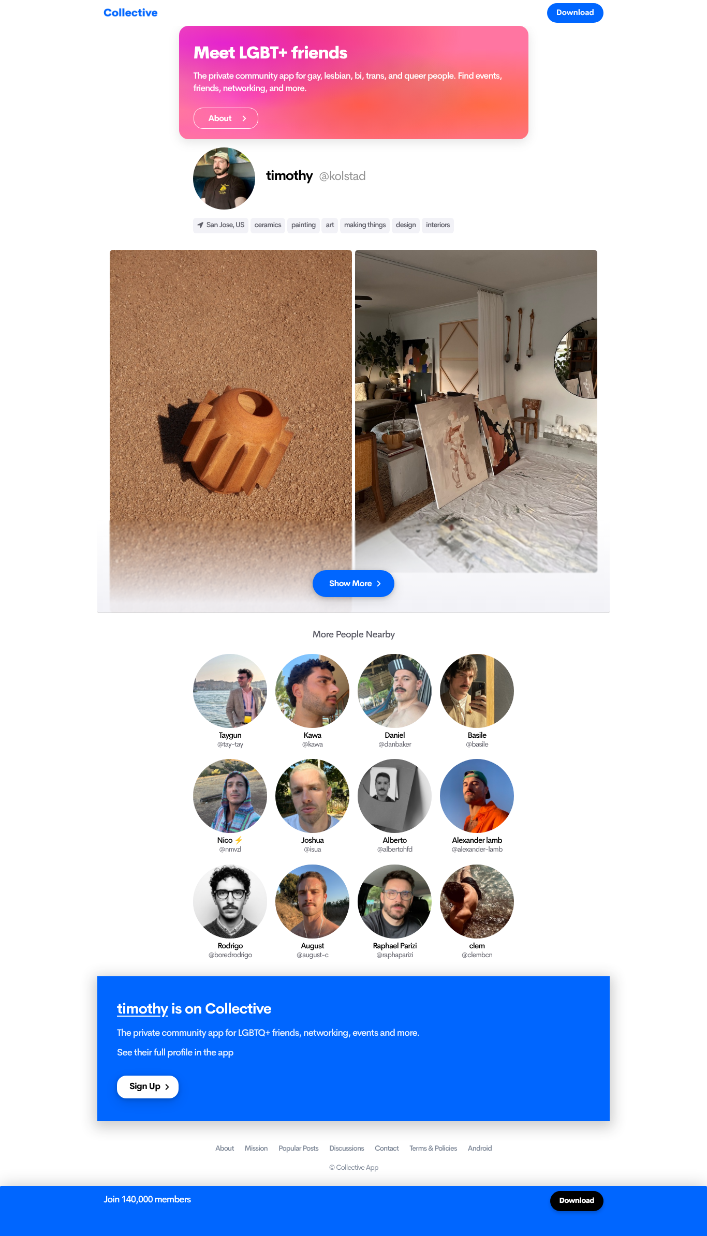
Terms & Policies (433, 1148)
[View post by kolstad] (231, 431)
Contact (387, 1148)
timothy (142, 1009)
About (223, 118)
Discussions (346, 1148)
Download (575, 13)
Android (480, 1148)
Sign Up (144, 1086)
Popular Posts (298, 1148)
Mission (256, 1148)
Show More (350, 583)
